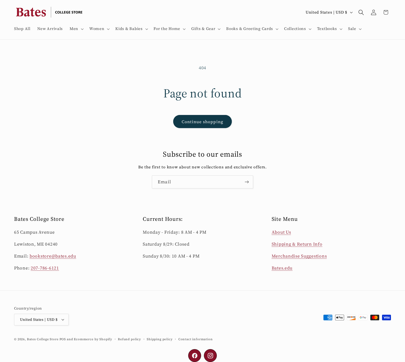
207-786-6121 (45, 268)
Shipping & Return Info (297, 244)
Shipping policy (160, 339)
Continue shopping (202, 122)
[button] (76, 29)
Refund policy (129, 339)
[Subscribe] (246, 181)
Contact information (195, 339)
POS (63, 339)
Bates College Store (43, 339)
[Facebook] (194, 355)
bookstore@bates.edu (53, 256)
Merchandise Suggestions (299, 256)
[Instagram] (210, 355)
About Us (281, 232)
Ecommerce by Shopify (93, 339)
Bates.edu (282, 268)
